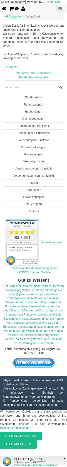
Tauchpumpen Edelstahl (33, 125)
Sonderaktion (33, 97)
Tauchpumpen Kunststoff (33, 140)
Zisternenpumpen (33, 161)
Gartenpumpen (33, 154)
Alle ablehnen (18, 444)
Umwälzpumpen (33, 197)
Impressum (48, 380)
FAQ (5, 380)
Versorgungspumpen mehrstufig (33, 175)
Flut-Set (34, 182)
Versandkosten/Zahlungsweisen (23, 388)
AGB (60, 380)
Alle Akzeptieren (20, 435)
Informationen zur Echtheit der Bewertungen (35, 465)
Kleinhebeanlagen (33, 118)
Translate (55, 1)
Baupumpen (33, 189)
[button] (13, 8)
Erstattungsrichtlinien (16, 384)
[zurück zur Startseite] (4, 8)
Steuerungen (33, 204)
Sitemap (12, 66)
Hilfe (61, 388)
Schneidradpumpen (33, 147)
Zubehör (33, 211)
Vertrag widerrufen (43, 396)
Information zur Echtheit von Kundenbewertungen (33, 75)
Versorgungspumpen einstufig (34, 168)
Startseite (14, 16)
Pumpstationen (33, 104)
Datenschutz (30, 380)
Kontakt (15, 380)
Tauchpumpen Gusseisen (33, 132)
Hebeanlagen (33, 111)
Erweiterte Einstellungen (15, 427)
